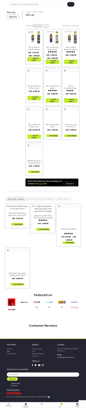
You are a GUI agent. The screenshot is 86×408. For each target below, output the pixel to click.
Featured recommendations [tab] (41, 199)
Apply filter (13, 17)
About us (9, 349)
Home (27, 12)
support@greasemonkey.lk (65, 357)
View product (34, 50)
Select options (35, 46)
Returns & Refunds (38, 353)
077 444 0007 (41, 184)
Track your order (37, 349)
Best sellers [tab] (63, 199)
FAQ (33, 351)
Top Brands (34, 12)
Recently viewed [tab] (16, 199)
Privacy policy (11, 353)
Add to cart (72, 47)
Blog (8, 351)
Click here (70, 184)
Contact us (35, 356)
